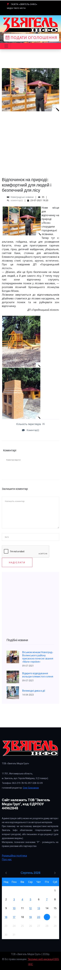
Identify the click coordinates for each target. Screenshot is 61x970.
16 (6, 917)
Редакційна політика (14, 855)
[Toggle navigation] (6, 46)
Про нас (7, 859)
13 (38, 908)
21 (47, 917)
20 (38, 917)
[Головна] (30, 25)
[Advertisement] (30, 142)
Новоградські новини (22, 196)
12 (30, 908)
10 (14, 908)
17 (14, 917)
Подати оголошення (33, 37)
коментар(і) (16, 200)
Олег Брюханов (31, 787)
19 (30, 917)
